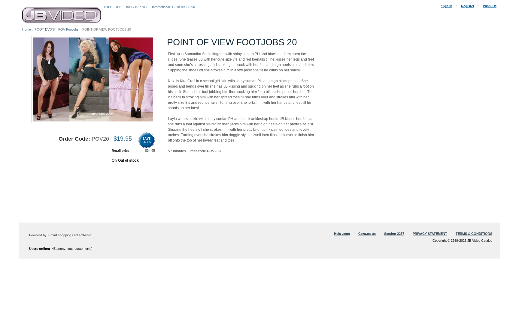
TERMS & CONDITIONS (474, 233)
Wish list (489, 6)
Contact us (367, 233)
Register (467, 6)
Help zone (342, 233)
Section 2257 (394, 233)
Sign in (446, 6)
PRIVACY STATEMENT (430, 233)
